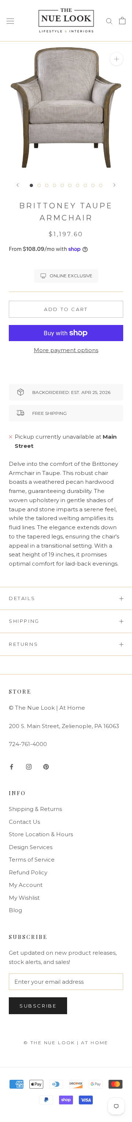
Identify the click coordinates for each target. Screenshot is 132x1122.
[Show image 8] (85, 185)
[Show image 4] (54, 185)
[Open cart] (122, 20)
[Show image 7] (77, 185)
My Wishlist (24, 897)
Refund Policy (28, 872)
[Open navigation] (10, 21)
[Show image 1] (31, 185)
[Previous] (17, 185)
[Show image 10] (100, 185)
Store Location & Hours (41, 834)
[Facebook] (11, 766)
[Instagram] (29, 766)
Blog (15, 910)
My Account (26, 884)
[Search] (109, 20)
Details (22, 598)
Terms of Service (32, 859)
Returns (23, 644)
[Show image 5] (62, 185)
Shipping (24, 621)
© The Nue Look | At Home (66, 1042)
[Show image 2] (39, 185)
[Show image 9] (93, 185)
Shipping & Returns (35, 808)
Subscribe (37, 1006)
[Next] (114, 185)
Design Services (30, 847)
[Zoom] (116, 58)
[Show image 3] (46, 185)
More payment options (66, 350)
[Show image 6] (70, 185)
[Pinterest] (46, 766)
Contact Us (24, 821)
